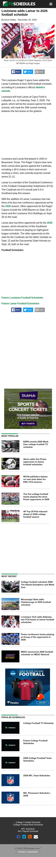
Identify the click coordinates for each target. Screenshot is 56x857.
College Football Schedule (28, 822)
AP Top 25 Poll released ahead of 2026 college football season (35, 514)
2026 (8, 206)
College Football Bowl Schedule (28, 824)
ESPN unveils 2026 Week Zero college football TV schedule (35, 444)
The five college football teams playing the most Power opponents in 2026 (36, 497)
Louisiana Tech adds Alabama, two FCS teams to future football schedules (37, 619)
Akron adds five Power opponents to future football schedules (34, 462)
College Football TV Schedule (38, 723)
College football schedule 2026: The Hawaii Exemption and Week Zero (37, 584)
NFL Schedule (28, 829)
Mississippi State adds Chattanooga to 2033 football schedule (36, 602)
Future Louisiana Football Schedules (22, 297)
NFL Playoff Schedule (28, 831)
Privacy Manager (28, 852)
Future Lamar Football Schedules (20, 303)
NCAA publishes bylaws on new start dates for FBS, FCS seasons (35, 479)
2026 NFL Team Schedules (36, 775)
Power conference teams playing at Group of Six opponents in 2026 (37, 637)
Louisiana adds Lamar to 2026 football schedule (24, 12)
